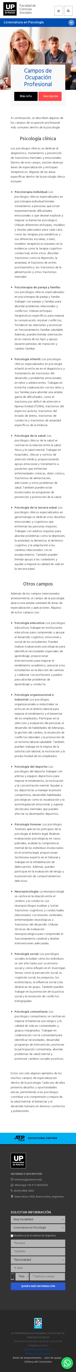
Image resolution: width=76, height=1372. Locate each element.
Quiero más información (38, 1286)
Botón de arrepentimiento (27, 1358)
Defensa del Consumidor (38, 1362)
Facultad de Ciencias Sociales (27, 9)
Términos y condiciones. (37, 1350)
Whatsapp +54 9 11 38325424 (31, 1185)
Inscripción (50, 96)
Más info (26, 96)
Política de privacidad (38, 1354)
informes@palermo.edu (28, 1179)
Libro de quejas (52, 1358)
